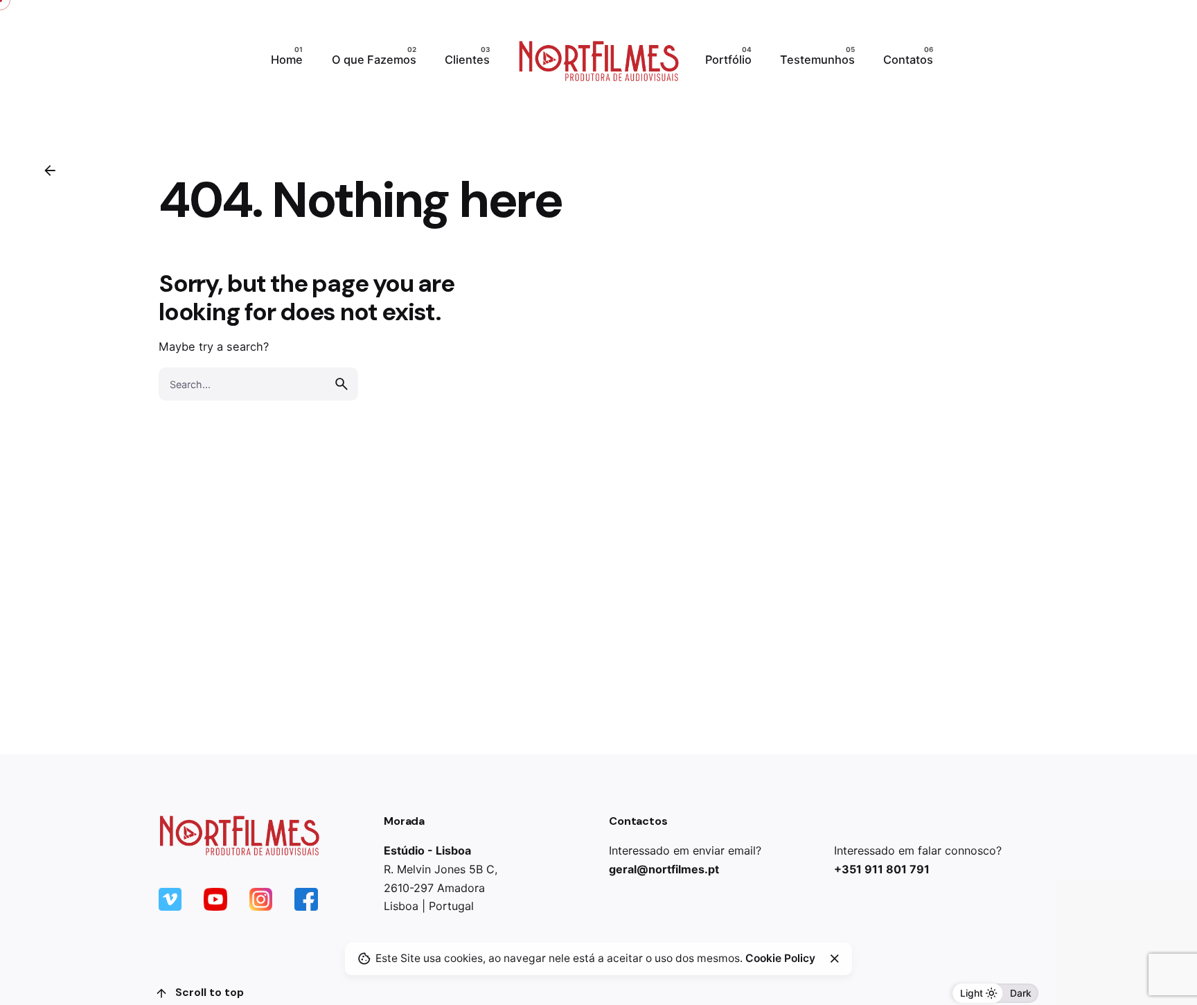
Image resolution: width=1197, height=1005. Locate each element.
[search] (341, 384)
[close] (835, 958)
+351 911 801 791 (882, 869)
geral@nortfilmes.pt (664, 869)
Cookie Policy (780, 958)
